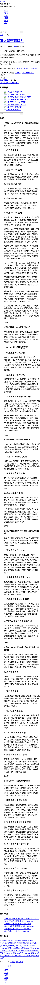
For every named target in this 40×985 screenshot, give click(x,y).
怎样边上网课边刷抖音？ (9, 83)
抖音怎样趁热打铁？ (13, 110)
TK (5, 23)
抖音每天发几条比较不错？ (16, 94)
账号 (18, 943)
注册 (17, 951)
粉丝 (7, 946)
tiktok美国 (10, 956)
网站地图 (19, 962)
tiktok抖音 (32, 953)
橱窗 (18, 948)
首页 (6, 11)
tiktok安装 (33, 951)
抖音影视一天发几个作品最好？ (18, 100)
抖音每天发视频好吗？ (14, 107)
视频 (6, 18)
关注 (32, 948)
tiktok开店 (21, 956)
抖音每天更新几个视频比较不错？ (19, 97)
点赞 (24, 951)
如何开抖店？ (5, 80)
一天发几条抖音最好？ (14, 92)
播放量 (31, 956)
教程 (6, 16)
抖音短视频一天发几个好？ (16, 105)
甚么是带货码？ (12, 41)
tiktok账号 (9, 948)
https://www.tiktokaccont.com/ (27, 68)
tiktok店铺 (9, 943)
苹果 (25, 948)
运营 (6, 21)
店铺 (21, 946)
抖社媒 (2, 1)
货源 (25, 943)
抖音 (4, 940)
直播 (6, 13)
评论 (23, 953)
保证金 (4, 953)
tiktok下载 (14, 953)
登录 (14, 946)
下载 (10, 951)
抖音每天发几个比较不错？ (16, 102)
